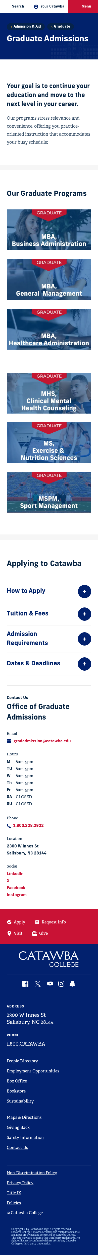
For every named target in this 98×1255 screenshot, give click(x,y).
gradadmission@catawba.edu (42, 741)
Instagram (17, 895)
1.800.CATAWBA (26, 1044)
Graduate (62, 27)
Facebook (16, 888)
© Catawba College (25, 1212)
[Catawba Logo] (49, 959)
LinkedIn (15, 874)
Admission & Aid (27, 27)
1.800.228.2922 (28, 826)
